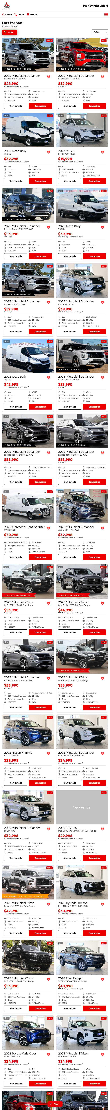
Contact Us (40, 106)
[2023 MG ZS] (82, 130)
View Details (16, 106)
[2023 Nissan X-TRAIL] (28, 732)
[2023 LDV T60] (82, 807)
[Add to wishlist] (49, 77)
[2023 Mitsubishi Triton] (82, 1033)
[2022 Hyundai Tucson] (82, 882)
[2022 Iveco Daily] (28, 130)
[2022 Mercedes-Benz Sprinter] (28, 506)
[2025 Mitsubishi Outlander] (28, 55)
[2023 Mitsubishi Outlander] (82, 732)
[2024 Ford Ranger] (82, 957)
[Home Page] (6, 5)
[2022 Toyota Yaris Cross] (28, 1033)
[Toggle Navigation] (106, 14)
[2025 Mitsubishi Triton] (28, 581)
